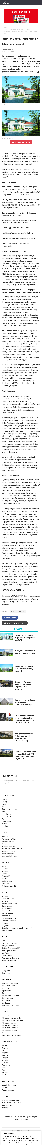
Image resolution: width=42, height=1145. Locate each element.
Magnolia (5, 926)
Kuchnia (4, 874)
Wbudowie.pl (6, 988)
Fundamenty (6, 821)
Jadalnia (5, 879)
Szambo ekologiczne (10, 856)
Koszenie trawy (7, 911)
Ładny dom (8, 1117)
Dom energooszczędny (10, 1005)
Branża (4, 1088)
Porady (4, 799)
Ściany (4, 824)
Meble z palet (7, 908)
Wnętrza (35, 1117)
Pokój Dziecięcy (8, 946)
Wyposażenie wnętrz (9, 943)
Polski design (7, 955)
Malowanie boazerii (9, 846)
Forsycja (5, 1063)
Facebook (21, 1124)
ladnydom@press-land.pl (11, 1100)
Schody (4, 802)
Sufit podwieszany (9, 851)
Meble (4, 941)
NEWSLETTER (17, 596)
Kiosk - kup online (21, 12)
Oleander (5, 1055)
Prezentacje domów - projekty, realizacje (16, 29)
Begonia (5, 1048)
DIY (3, 1033)
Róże (3, 1050)
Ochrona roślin (7, 906)
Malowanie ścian (8, 841)
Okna (3, 807)
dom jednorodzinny (18, 611)
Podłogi (5, 837)
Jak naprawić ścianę (9, 1030)
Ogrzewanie (6, 991)
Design (16, 1119)
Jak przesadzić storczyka (11, 1018)
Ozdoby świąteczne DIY (11, 948)
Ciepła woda (6, 816)
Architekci (5, 953)
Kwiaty (4, 1075)
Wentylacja (6, 1000)
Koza (3, 993)
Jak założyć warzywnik (10, 1028)
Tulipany (5, 1053)
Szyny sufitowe (7, 998)
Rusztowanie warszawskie (12, 849)
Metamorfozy (7, 881)
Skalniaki (5, 901)
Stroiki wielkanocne (9, 960)
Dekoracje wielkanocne (10, 958)
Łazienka (5, 869)
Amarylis (5, 1058)
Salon (4, 866)
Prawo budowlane (8, 986)
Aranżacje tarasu (8, 913)
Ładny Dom (6, 971)
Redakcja (5, 1108)
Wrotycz (5, 923)
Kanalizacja (6, 1003)
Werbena (5, 1072)
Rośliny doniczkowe (9, 904)
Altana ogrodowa (8, 899)
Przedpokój (6, 876)
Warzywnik (6, 916)
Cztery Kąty (6, 973)
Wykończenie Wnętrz (10, 839)
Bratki (4, 1068)
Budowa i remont (19, 1117)
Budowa (4, 27)
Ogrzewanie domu (8, 819)
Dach (3, 812)
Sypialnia (5, 871)
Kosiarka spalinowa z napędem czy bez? (17, 928)
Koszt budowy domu (9, 809)
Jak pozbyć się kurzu (10, 1025)
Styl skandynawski (9, 886)
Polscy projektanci (9, 951)
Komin (4, 804)
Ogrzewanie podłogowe (11, 996)
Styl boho (5, 883)
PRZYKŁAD (6, 605)
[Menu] (39, 2)
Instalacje (5, 826)
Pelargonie (6, 1065)
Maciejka (5, 1060)
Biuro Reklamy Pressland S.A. (13, 1103)
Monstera (5, 896)
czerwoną (5, 407)
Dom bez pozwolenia (10, 983)
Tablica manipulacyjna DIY (11, 1035)
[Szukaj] (33, 2)
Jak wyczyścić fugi (9, 1023)
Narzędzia (5, 844)
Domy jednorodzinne (9, 1085)
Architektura (24, 1119)
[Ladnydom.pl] (5, 2)
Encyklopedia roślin (9, 918)
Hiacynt (4, 1046)
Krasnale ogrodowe (9, 921)
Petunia (4, 1070)
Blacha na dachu (8, 854)
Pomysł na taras (8, 1090)
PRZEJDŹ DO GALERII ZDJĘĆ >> (14, 590)
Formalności (6, 814)
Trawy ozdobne (7, 930)
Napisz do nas (7, 1105)
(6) (22, 142)
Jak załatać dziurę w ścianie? (12, 1021)
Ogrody (28, 1117)
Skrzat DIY (6, 1016)
